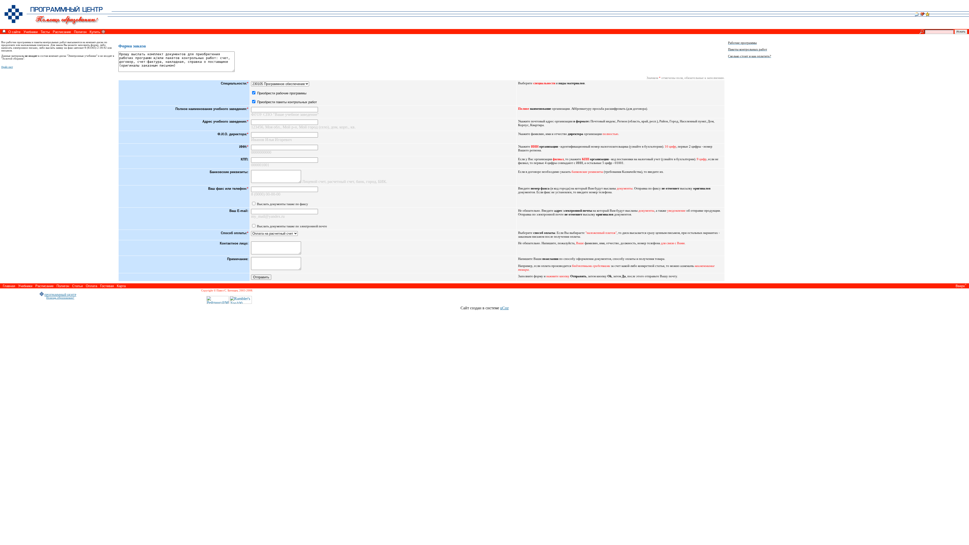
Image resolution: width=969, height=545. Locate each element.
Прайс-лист (7, 67)
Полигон (80, 32)
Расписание (62, 32)
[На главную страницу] (4, 32)
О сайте (14, 32)
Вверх (960, 286)
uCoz (504, 308)
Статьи (77, 286)
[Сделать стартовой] (923, 15)
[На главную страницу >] (58, 27)
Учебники (30, 32)
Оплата (91, 286)
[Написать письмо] (916, 15)
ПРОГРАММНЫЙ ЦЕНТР (60, 295)
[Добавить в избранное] (928, 15)
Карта (121, 286)
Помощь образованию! (60, 297)
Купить (95, 32)
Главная (9, 286)
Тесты (45, 32)
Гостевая (107, 286)
